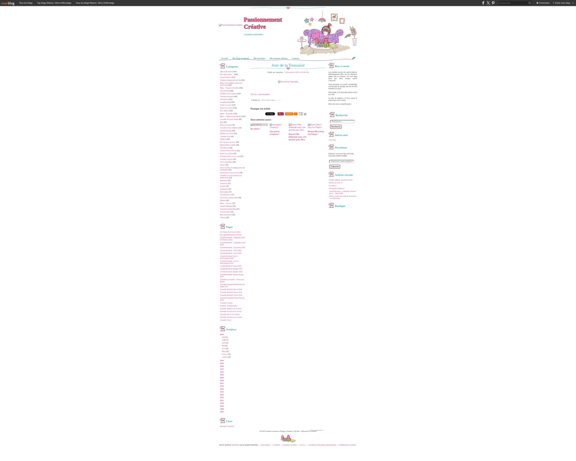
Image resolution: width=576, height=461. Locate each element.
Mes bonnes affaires (279, 58)
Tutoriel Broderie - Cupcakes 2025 (232, 247)
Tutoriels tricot (225, 136)
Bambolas (223, 180)
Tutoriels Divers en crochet (230, 156)
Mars (224, 351)
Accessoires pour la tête (229, 197)
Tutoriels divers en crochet (230, 314)
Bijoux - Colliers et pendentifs (230, 116)
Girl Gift (262, 431)
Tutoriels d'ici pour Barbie (229, 119)
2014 (222, 392)
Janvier (224, 357)
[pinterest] (493, 3)
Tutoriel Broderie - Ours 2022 (230, 253)
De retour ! (333, 185)
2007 (222, 412)
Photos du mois (225, 125)
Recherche (335, 127)
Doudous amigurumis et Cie (230, 80)
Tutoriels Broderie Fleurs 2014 (231, 292)
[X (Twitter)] (488, 3)
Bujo (221, 122)
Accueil (224, 58)
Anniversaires (225, 212)
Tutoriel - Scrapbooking (228, 306)
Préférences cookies (347, 445)
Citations (223, 139)
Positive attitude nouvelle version (340, 180)
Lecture (223, 186)
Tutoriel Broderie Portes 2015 (230, 266)
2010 (222, 403)
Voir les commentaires (260, 94)
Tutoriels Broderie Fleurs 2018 (231, 295)
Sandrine (235, 445)
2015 (222, 389)
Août (223, 337)
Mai (223, 346)
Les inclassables (226, 162)
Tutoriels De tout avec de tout (231, 311)
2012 (222, 397)
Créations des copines (228, 94)
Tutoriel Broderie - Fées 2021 (230, 250)
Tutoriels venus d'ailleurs (229, 128)
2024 (222, 363)
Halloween (224, 189)
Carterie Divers (225, 77)
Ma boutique (259, 58)
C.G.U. (303, 445)
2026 (222, 334)
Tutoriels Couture (226, 159)
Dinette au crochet (226, 133)
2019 (222, 377)
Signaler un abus (290, 445)
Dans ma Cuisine (226, 108)
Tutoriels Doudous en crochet (231, 317)
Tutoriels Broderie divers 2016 (231, 289)
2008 (222, 409)
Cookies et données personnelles (322, 445)
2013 (222, 395)
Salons (222, 165)
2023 (222, 366)
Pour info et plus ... (227, 74)
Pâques (223, 200)
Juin (223, 343)
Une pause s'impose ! (337, 188)
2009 (222, 406)
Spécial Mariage (226, 131)
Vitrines (222, 217)
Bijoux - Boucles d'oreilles (229, 88)
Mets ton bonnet (226, 215)
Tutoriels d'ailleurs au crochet (230, 308)
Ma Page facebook (240, 58)
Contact (295, 58)
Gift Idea (297, 431)
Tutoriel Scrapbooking (228, 209)
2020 (222, 375)
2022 (222, 369)
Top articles (265, 445)
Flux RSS (332, 140)
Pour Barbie (224, 111)
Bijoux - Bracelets (226, 113)
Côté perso (224, 99)
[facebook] (483, 3)
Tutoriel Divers (225, 195)
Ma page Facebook (227, 426)
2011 (222, 400)
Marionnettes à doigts (228, 145)
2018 (222, 380)
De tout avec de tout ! (228, 142)
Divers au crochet (226, 153)
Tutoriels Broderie (226, 96)
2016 (222, 386)
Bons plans (224, 192)
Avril (223, 348)
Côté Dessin (224, 148)
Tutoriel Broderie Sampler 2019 (231, 272)
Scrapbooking (225, 102)
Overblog (313, 431)
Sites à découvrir (226, 71)
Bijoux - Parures (226, 203)
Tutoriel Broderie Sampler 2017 (231, 269)
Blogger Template (286, 431)
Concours (223, 183)
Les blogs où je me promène (230, 232)
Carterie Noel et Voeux (228, 151)
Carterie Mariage (226, 206)
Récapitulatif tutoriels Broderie (231, 235)
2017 (222, 383)
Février (224, 354)
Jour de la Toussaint (288, 65)
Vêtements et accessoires (229, 173)
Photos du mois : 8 (335, 183)
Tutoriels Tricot (225, 320)
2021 (222, 372)
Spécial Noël (224, 91)
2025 (222, 360)
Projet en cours (225, 105)
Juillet (224, 340)
